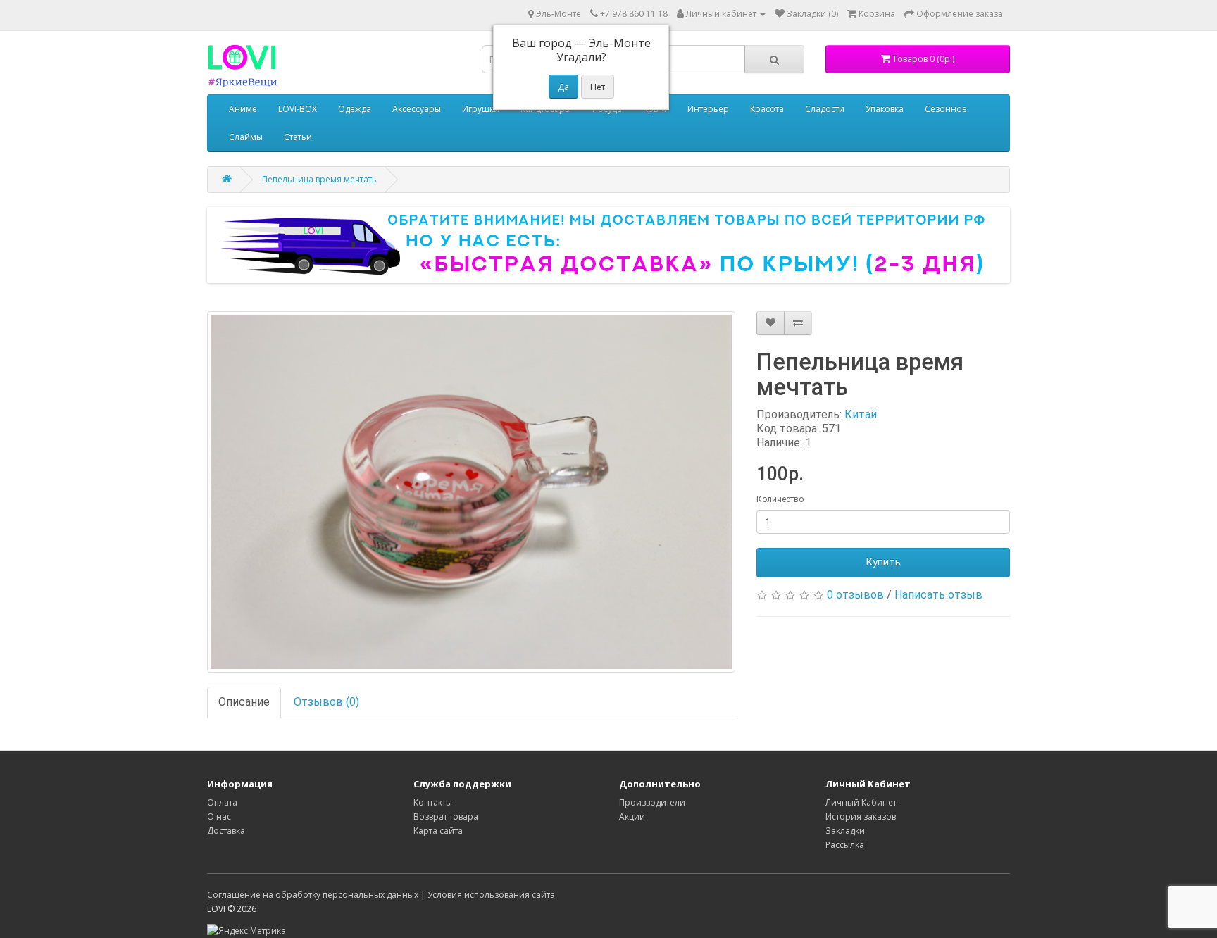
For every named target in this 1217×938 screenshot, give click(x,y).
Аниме (243, 109)
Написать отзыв (938, 594)
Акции (632, 817)
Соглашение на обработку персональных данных (312, 895)
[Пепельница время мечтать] (471, 492)
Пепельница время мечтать (319, 179)
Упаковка (885, 109)
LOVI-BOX (297, 109)
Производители (652, 802)
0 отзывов (855, 594)
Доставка (226, 831)
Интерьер (708, 109)
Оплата (222, 802)
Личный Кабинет (861, 802)
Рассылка (844, 845)
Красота (767, 109)
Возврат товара (445, 817)
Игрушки (480, 109)
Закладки (845, 831)
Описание (244, 701)
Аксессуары (416, 109)
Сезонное (946, 109)
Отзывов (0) (326, 701)
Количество (780, 499)
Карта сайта (438, 831)
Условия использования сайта (491, 895)
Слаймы (246, 137)
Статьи (298, 137)
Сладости (824, 109)
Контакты (432, 802)
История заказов (860, 817)
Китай (860, 414)
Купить (883, 562)
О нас (219, 817)
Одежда (354, 109)
